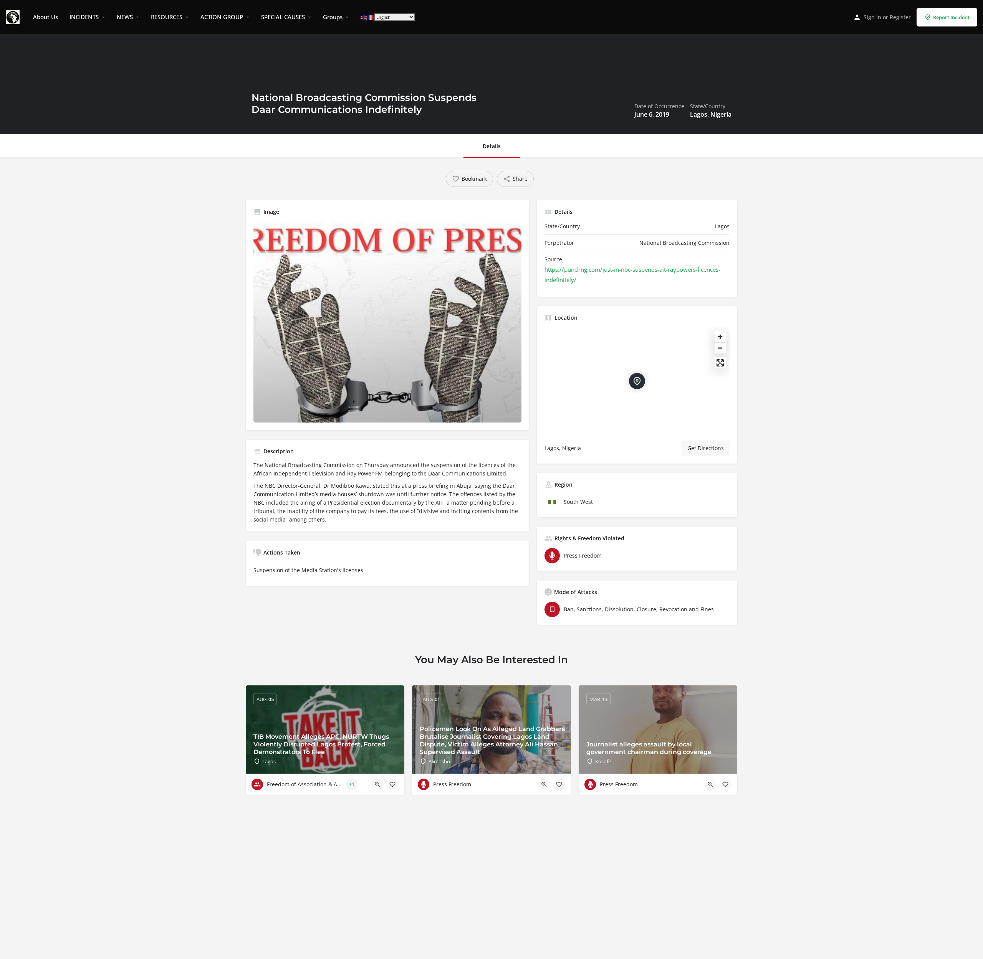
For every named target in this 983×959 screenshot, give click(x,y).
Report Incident (951, 17)
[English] (364, 17)
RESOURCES (166, 17)
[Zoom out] (720, 347)
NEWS (125, 17)
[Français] (370, 17)
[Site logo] (14, 16)
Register (900, 17)
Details (492, 146)
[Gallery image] (387, 322)
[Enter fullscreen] (720, 362)
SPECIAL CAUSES (283, 17)
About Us (45, 17)
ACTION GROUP (221, 17)
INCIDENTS (84, 17)
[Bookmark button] (392, 784)
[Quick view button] (377, 784)
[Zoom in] (720, 336)
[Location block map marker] (637, 381)
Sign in (872, 17)
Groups (333, 17)
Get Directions (705, 448)
